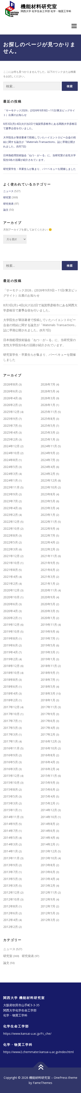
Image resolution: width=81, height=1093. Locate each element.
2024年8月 (10, 460)
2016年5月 (10, 762)
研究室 (7, 197)
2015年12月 (11, 776)
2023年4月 (10, 508)
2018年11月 (49, 666)
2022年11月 (49, 522)
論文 (5, 210)
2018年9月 (48, 673)
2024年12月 (11, 446)
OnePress (60, 1078)
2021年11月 (49, 556)
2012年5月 (48, 913)
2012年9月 (48, 899)
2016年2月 (48, 769)
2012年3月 (48, 920)
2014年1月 (10, 851)
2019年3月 (48, 652)
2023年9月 (10, 494)
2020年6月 (10, 604)
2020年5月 (48, 604)
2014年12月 (49, 810)
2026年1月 (48, 405)
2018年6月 (10, 686)
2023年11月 (11, 487)
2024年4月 (48, 467)
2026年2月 (10, 405)
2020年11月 (49, 590)
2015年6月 (48, 789)
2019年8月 (10, 638)
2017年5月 (10, 728)
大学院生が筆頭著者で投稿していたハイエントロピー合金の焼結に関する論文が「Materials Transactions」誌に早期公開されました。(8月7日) (39, 142)
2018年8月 (10, 680)
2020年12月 (11, 590)
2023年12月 (49, 480)
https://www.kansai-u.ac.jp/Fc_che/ (27, 1033)
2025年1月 (48, 439)
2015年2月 (48, 803)
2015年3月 (10, 803)
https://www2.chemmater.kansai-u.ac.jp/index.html (38, 1052)
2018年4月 (10, 693)
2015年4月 (48, 796)
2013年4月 (48, 879)
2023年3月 (48, 508)
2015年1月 (10, 810)
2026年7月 (48, 384)
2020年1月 (48, 618)
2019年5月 (48, 645)
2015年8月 (10, 789)
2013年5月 (10, 879)
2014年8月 (48, 824)
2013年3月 (10, 885)
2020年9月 (48, 597)
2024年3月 (10, 474)
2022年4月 (48, 542)
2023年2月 (10, 515)
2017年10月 (11, 714)
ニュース (8, 191)
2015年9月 (48, 782)
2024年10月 (11, 453)
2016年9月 (10, 755)
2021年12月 (11, 556)
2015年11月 (49, 776)
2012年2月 (10, 927)
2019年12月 (11, 624)
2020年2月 (10, 618)
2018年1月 (48, 700)
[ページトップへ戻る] (40, 1067)
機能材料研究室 (39, 6)
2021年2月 (10, 583)
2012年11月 (49, 892)
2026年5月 (48, 391)
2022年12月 (11, 522)
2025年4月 (10, 432)
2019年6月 (10, 645)
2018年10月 (11, 673)
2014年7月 (10, 831)
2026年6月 (10, 391)
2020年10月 (11, 597)
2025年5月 (48, 425)
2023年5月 (48, 501)
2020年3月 (48, 611)
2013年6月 (48, 872)
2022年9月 (48, 528)
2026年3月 (48, 398)
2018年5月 (48, 686)
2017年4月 (48, 728)
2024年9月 (48, 453)
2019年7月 (48, 638)
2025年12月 (11, 412)
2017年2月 (48, 734)
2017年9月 (48, 714)
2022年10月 (11, 528)
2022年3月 (10, 549)
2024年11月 (49, 446)
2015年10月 (11, 782)
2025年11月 (49, 412)
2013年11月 (11, 858)
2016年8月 (48, 755)
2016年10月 (49, 748)
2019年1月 (48, 659)
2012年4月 (10, 920)
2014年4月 (48, 838)
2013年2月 (48, 885)
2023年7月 (10, 501)
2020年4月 (10, 611)
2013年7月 (10, 872)
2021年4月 (10, 577)
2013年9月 (10, 865)
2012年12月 (11, 892)
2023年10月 (49, 487)
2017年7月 (10, 721)
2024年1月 (10, 480)
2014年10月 (49, 817)
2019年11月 (49, 624)
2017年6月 (48, 721)
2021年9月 (48, 563)
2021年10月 (11, 563)
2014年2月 (48, 844)
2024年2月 (48, 474)
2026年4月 (10, 398)
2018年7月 (48, 680)
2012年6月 (10, 913)
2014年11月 (11, 817)
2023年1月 (48, 515)
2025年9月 (10, 419)
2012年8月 (10, 906)
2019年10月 (11, 631)
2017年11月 (49, 707)
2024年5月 (10, 467)
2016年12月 (49, 741)
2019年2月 (10, 659)
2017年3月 (10, 734)
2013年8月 (48, 865)
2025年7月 (10, 425)
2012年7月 (48, 906)
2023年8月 (48, 494)
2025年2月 (10, 439)
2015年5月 (10, 796)
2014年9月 (10, 824)
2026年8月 (10, 384)
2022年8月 (10, 535)
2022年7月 (48, 535)
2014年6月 (48, 831)
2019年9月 (48, 631)
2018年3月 (48, 693)
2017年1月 (10, 741)
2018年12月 (11, 666)
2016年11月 (11, 748)
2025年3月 (48, 432)
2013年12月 (49, 851)
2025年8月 (48, 419)
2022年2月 (48, 549)
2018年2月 (10, 700)
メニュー (74, 26)
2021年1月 (48, 583)
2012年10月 (11, 899)
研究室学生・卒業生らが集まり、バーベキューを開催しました (39, 169)
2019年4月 (10, 652)
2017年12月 (11, 707)
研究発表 (8, 203)
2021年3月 (48, 577)
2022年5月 (10, 542)
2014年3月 (10, 844)
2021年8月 (10, 570)
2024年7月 (48, 460)
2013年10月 (49, 858)
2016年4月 (48, 762)
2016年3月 (10, 769)
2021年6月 (48, 570)
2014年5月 (10, 838)
